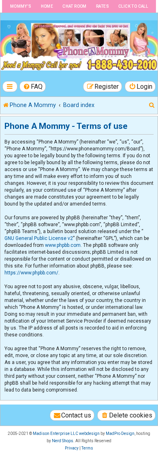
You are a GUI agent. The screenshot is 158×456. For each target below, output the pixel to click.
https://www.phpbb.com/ (31, 273)
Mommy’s (21, 6)
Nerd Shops (62, 441)
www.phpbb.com (63, 245)
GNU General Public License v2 (38, 238)
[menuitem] (32, 86)
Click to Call (133, 6)
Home (47, 6)
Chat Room (74, 6)
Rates (102, 6)
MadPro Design (120, 433)
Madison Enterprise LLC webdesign (66, 433)
